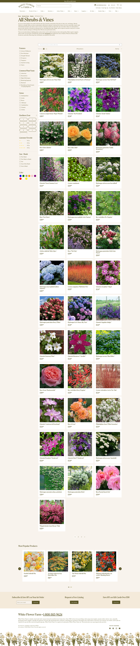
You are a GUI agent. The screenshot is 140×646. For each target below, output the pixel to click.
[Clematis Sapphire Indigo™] (108, 308)
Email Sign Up (105, 8)
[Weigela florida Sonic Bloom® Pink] (52, 512)
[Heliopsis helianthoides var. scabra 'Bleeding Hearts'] (106, 561)
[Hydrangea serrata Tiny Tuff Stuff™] (108, 66)
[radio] (43, 49)
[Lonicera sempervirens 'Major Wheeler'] (52, 100)
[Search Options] (120, 44)
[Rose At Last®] (80, 410)
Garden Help (101, 11)
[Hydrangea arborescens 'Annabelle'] (108, 444)
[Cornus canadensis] (80, 169)
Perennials (22, 11)
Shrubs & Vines (33, 11)
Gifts (69, 11)
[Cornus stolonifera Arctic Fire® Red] (108, 376)
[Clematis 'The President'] (80, 100)
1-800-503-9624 (52, 614)
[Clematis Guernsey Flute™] (52, 342)
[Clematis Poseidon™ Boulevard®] (52, 444)
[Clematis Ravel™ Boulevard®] (80, 444)
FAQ (116, 11)
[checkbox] (27, 51)
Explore (31, 16)
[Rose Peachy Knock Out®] (108, 478)
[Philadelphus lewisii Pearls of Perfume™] (80, 66)
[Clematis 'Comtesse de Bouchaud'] (52, 410)
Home (19, 16)
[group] (34, 566)
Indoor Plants (60, 11)
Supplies (84, 11)
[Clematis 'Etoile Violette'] (108, 100)
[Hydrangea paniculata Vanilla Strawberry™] (108, 134)
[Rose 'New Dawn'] (52, 203)
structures (47, 33)
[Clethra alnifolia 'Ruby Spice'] (52, 237)
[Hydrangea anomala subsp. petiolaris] (52, 478)
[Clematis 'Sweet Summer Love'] (52, 169)
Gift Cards (98, 8)
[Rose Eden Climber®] (52, 134)
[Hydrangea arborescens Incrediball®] (108, 169)
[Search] (69, 5)
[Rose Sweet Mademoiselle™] (52, 376)
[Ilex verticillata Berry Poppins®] (80, 376)
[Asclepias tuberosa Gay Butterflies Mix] (58, 561)
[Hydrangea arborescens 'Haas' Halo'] (52, 66)
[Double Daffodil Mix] (34, 561)
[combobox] (53, 5)
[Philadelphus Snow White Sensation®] (108, 410)
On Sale (92, 11)
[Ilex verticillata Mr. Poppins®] (108, 203)
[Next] (120, 568)
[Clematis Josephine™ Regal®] (108, 273)
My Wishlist (112, 8)
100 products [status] (80, 48)
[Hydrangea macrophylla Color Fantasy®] (80, 203)
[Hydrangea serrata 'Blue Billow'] (108, 342)
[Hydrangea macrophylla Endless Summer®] (52, 273)
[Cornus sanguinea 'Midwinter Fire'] (80, 273)
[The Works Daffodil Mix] (82, 561)
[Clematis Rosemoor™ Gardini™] (80, 342)
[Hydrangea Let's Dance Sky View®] (80, 308)
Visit (110, 11)
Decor (76, 11)
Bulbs (42, 11)
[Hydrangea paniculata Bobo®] (80, 478)
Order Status (119, 8)
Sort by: (117, 48)
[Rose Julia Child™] (80, 134)
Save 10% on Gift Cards (70, 1)
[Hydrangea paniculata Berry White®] (52, 308)
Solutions (50, 11)
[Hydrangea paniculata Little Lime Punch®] (108, 237)
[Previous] (19, 568)
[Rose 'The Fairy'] (80, 237)
